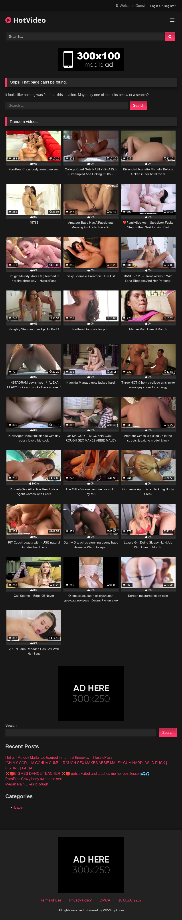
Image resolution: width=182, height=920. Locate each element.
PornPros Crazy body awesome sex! (34, 779)
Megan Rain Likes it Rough (26, 784)
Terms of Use (51, 900)
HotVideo (28, 20)
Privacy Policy (80, 900)
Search (11, 725)
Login (154, 6)
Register (170, 6)
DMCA (105, 900)
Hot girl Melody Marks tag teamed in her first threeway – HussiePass (58, 757)
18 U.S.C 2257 (130, 900)
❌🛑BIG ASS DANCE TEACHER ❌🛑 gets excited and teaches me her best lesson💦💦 (77, 773)
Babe (18, 807)
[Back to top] (168, 906)
